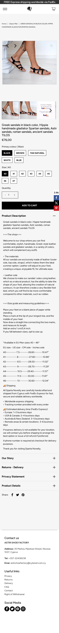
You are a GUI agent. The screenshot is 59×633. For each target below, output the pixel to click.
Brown (20, 153)
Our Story (8, 458)
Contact (8, 590)
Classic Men (13, 24)
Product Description (14, 215)
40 (5, 174)
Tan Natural (37, 153)
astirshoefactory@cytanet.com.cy (28, 563)
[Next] (15, 46)
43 (31, 174)
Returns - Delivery (12, 467)
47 (13, 181)
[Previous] (7, 46)
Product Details (11, 485)
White (7, 160)
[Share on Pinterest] (23, 494)
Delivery (8, 583)
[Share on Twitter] (17, 494)
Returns (8, 579)
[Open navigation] (5, 9)
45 (48, 174)
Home (4, 24)
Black (7, 153)
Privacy (8, 576)
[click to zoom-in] (51, 46)
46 (5, 181)
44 (40, 174)
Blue (19, 160)
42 (22, 174)
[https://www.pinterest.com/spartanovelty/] (17, 608)
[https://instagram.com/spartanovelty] (23, 608)
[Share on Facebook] (12, 494)
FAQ (6, 587)
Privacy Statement (13, 476)
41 (14, 174)
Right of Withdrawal (14, 594)
